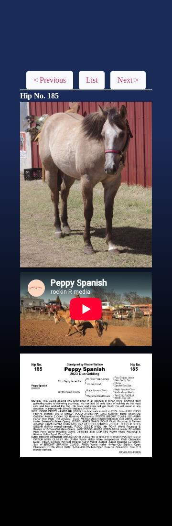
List (91, 80)
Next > (128, 80)
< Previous (49, 80)
